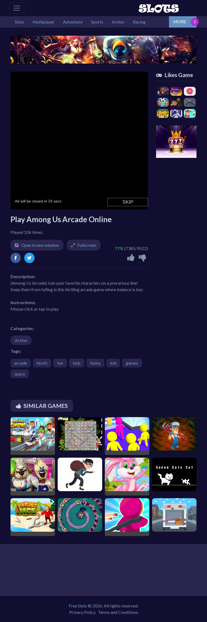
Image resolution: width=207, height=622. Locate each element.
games (132, 362)
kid (113, 362)
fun (60, 362)
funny (95, 362)
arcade (20, 362)
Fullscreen (86, 245)
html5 (42, 362)
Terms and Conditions (118, 612)
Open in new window (40, 245)
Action (21, 340)
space (19, 373)
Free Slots (78, 605)
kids (77, 362)
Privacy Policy (82, 612)
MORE (179, 21)
